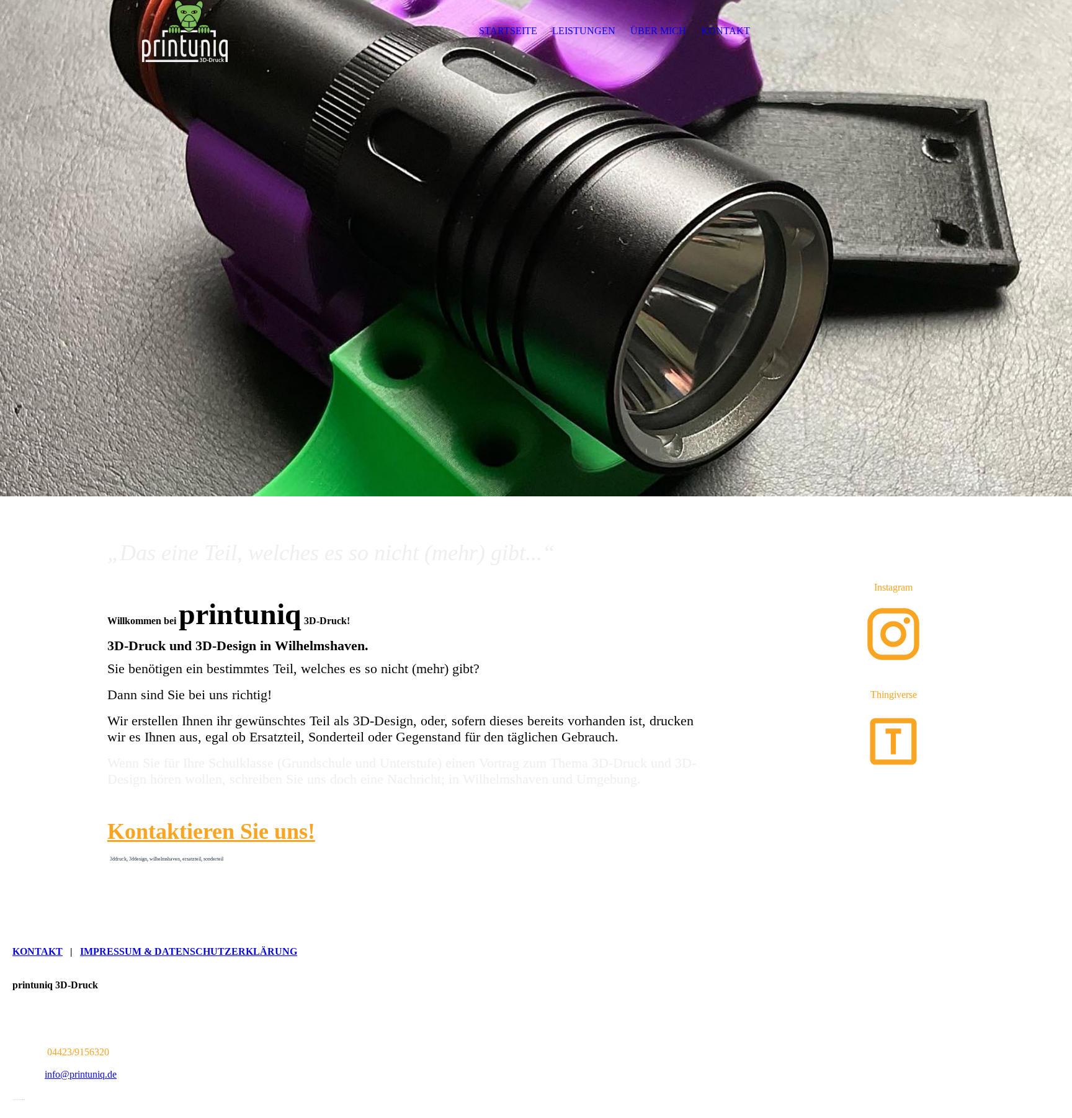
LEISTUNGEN (583, 30)
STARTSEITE (508, 30)
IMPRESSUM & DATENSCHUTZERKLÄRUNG (188, 951)
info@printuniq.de (81, 1074)
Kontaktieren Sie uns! (211, 831)
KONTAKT (725, 30)
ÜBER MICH (658, 30)
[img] (184, 31)
